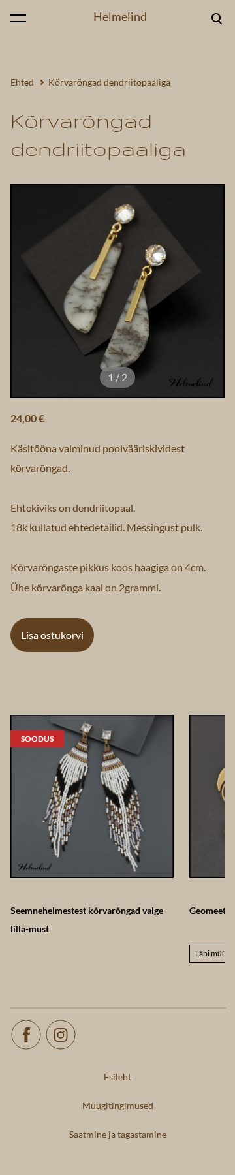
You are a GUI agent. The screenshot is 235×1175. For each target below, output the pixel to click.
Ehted (22, 81)
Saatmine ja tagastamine (117, 1134)
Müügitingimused (117, 1105)
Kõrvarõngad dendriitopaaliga (109, 81)
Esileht (117, 1076)
